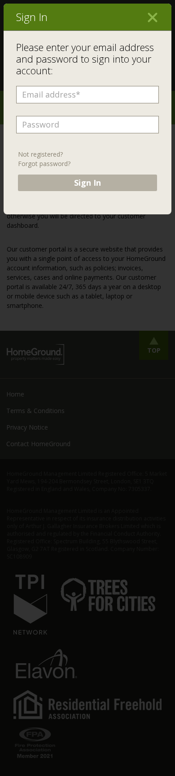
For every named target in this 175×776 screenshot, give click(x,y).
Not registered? (40, 154)
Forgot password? (44, 163)
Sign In (87, 182)
